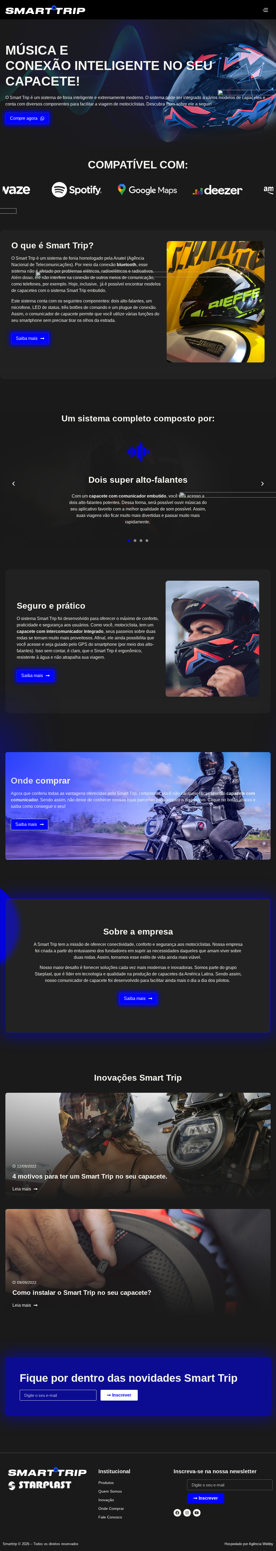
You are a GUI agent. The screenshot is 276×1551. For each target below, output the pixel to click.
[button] (13, 484)
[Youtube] (197, 1513)
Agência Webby (261, 1544)
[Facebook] (177, 1513)
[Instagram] (187, 1513)
